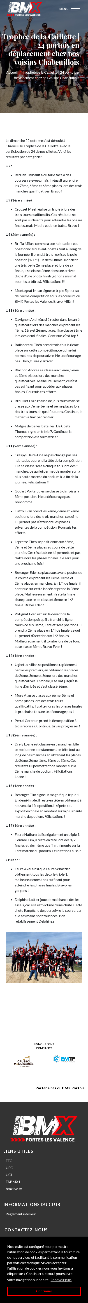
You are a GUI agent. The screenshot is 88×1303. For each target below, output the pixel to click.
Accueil (12, 72)
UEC (9, 1167)
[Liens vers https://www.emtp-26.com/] (64, 1058)
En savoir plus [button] (61, 1279)
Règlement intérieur (21, 1214)
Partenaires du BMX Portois (60, 1088)
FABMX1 (13, 1181)
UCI (9, 1174)
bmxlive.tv (14, 1188)
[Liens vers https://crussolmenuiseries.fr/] (23, 1061)
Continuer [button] (44, 1291)
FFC (9, 1160)
